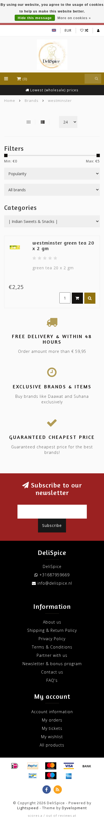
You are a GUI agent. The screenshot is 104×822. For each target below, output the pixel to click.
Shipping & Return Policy (52, 630)
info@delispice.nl (54, 583)
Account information (52, 711)
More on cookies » (74, 18)
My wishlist (52, 736)
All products (52, 745)
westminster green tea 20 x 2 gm (63, 245)
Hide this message (35, 18)
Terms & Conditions (52, 647)
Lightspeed (28, 808)
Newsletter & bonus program (52, 663)
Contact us (52, 672)
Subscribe (52, 525)
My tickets (52, 728)
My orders (52, 720)
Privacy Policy (52, 638)
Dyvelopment (74, 808)
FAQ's (52, 680)
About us (52, 622)
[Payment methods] (15, 766)
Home (9, 100)
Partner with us (52, 655)
